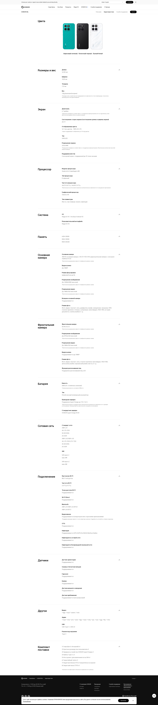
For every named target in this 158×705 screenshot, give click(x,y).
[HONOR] (25, 678)
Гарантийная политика (114, 686)
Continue (129, 2)
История (82, 686)
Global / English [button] (105, 2)
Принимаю (123, 700)
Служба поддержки (96, 7)
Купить (133, 11)
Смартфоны (51, 7)
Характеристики (109, 12)
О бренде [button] (107, 7)
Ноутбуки (60, 7)
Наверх (134, 678)
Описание (98, 12)
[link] (22, 696)
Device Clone (127, 689)
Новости (82, 688)
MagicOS (76, 7)
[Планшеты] (71, 7)
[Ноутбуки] (63, 7)
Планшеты (68, 7)
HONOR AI (84, 7)
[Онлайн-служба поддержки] (154, 696)
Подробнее (27, 701)
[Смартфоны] (55, 7)
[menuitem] (119, 70)
